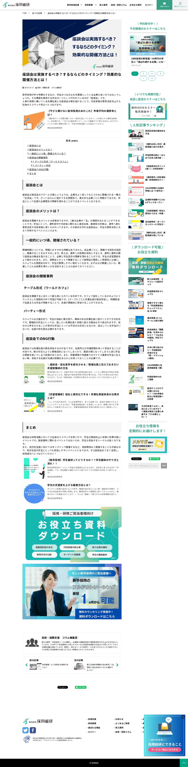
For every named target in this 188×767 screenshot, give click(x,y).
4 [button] (160, 74)
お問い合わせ (164, 6)
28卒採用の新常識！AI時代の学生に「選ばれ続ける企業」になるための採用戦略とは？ (148, 60)
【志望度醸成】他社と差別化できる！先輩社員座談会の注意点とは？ (155, 212)
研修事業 (89, 4)
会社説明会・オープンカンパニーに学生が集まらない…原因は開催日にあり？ (155, 223)
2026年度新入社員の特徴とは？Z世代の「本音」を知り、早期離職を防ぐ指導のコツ (155, 189)
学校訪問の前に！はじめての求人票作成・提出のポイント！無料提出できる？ (155, 156)
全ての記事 (37, 13)
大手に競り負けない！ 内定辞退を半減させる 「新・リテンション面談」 (155, 352)
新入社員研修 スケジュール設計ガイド (155, 282)
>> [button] (152, 78)
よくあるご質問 (122, 723)
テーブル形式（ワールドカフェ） (52, 161)
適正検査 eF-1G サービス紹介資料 (155, 319)
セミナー (149, 4)
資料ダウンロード (180, 6)
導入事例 (103, 4)
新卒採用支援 (73, 4)
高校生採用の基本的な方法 (155, 132)
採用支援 (92, 719)
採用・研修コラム (119, 4)
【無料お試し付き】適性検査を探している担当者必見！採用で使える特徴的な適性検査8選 (155, 234)
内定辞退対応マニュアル (155, 292)
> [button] (143, 78)
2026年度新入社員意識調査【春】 (155, 366)
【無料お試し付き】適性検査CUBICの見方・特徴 (155, 145)
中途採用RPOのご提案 (154, 378)
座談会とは (35, 145)
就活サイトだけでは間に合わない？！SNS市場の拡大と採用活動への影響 (155, 393)
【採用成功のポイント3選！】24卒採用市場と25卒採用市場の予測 (155, 167)
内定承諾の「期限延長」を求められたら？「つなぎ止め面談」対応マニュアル (155, 335)
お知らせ (119, 719)
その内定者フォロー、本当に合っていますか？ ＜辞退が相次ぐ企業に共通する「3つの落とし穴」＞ (153, 411)
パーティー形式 (43, 165)
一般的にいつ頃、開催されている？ (47, 153)
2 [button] (143, 74)
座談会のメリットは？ (40, 149)
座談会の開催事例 (38, 157)
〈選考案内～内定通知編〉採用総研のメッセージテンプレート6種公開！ (155, 178)
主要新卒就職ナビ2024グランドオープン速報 (155, 201)
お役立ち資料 (135, 4)
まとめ (32, 173)
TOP (24, 13)
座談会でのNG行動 (39, 169)
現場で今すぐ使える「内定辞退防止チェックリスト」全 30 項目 (155, 307)
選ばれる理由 (94, 727)
